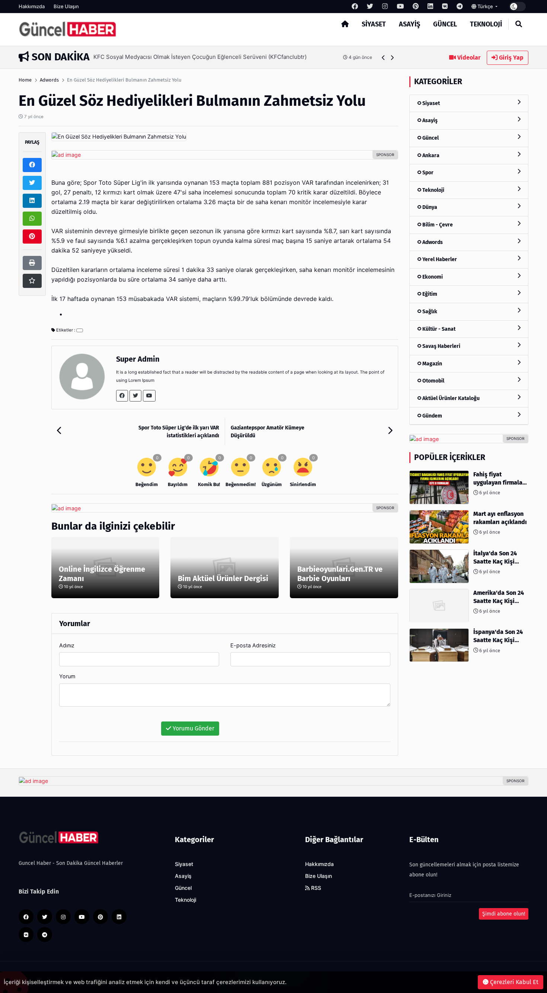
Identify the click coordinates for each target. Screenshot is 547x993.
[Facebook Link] (122, 396)
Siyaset (374, 24)
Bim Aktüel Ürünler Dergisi (223, 578)
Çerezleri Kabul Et (513, 982)
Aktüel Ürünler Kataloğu (450, 398)
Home (25, 80)
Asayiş (409, 24)
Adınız (66, 645)
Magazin (431, 364)
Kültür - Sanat (438, 329)
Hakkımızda (32, 6)
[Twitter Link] (135, 396)
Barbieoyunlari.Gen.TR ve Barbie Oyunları (340, 574)
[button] (383, 57)
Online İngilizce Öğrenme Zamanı (102, 574)
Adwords (49, 80)
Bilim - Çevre (437, 225)
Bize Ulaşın (66, 6)
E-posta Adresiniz (253, 645)
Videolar (468, 57)
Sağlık (429, 311)
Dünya (429, 207)
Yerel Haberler (439, 259)
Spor (427, 172)
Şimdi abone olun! (503, 914)
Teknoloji (486, 24)
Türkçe (485, 6)
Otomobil (432, 381)
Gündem (431, 416)
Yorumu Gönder (192, 728)
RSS (315, 888)
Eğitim (429, 294)
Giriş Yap (511, 57)
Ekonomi (432, 277)
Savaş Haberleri (440, 346)
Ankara (430, 155)
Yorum (67, 676)
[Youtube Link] (149, 396)
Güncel (445, 24)
